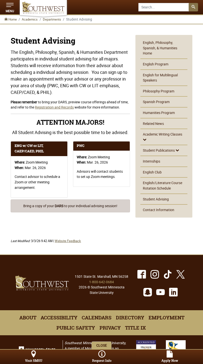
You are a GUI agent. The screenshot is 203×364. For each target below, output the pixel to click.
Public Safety (75, 328)
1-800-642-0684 (101, 282)
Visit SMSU (33, 361)
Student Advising (156, 199)
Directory (130, 318)
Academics (30, 19)
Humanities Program (159, 112)
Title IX (135, 328)
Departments (52, 19)
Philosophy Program (158, 91)
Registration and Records (54, 107)
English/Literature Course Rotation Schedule (162, 185)
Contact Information (158, 209)
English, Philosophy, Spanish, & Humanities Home (160, 48)
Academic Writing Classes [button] (162, 134)
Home (12, 19)
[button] (9, 7)
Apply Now (169, 361)
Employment (166, 318)
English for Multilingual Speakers (160, 78)
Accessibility (59, 318)
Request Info (101, 361)
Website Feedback (68, 241)
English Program (155, 64)
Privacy (110, 328)
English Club (152, 172)
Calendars (96, 318)
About (27, 318)
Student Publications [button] (159, 150)
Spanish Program (156, 101)
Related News (153, 123)
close (101, 345)
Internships (151, 161)
